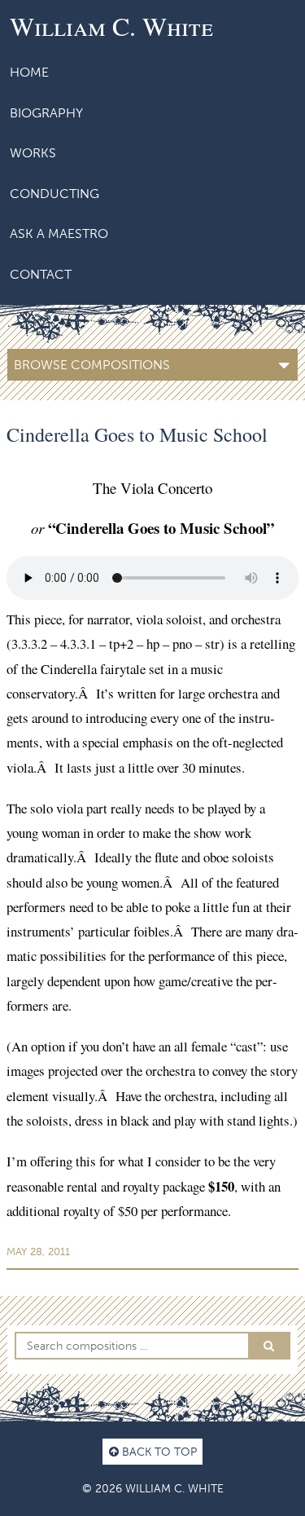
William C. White (111, 25)
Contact (41, 274)
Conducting (54, 193)
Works (33, 153)
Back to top (158, 1451)
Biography (46, 113)
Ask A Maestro (59, 233)
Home (29, 72)
